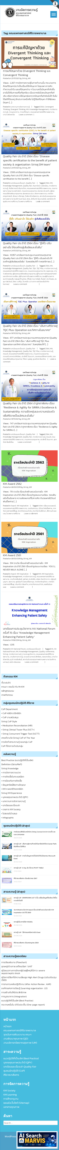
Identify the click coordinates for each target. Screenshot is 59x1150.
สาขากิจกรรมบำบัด (25, 511)
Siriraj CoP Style (9, 721)
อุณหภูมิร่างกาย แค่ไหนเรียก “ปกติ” (17, 966)
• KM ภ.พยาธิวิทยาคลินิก (12, 789)
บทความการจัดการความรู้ (20, 106)
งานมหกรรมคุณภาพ (29, 191)
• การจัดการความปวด (11, 772)
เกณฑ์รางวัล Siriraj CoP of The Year (18, 737)
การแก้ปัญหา (25, 112)
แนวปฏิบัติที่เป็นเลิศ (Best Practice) (17, 1000)
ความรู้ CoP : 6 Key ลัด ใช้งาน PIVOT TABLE (28, 868)
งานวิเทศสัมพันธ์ (16, 579)
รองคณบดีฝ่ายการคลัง (43, 356)
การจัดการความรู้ (50, 268)
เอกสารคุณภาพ (11, 1107)
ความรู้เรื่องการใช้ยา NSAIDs (23, 922)
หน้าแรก (7, 1026)
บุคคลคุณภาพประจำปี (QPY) (17, 1062)
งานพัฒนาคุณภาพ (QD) (15, 1038)
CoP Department (9, 709)
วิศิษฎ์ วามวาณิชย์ (33, 279)
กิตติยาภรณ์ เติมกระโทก (17, 188)
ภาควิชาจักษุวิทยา (41, 581)
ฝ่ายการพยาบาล (41, 193)
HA (52, 649)
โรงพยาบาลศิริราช (25, 201)
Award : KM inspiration (19, 505)
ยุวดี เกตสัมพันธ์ (16, 659)
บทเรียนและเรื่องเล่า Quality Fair (19, 1066)
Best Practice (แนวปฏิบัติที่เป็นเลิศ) (17, 760)
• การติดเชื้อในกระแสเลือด (12, 776)
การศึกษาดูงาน (10, 1099)
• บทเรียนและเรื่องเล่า (10, 805)
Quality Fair (30, 183)
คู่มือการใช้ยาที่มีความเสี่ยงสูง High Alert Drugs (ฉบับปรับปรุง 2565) (29, 979)
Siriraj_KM (26, 78)
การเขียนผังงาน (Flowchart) (14, 962)
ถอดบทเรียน (46, 656)
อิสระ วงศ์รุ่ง (17, 281)
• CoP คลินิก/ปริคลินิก (11, 713)
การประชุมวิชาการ (28, 654)
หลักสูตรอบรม (7, 690)
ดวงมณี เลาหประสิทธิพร (12, 356)
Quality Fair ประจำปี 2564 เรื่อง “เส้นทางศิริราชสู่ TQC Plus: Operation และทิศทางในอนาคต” (30, 328)
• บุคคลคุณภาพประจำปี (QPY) (14, 797)
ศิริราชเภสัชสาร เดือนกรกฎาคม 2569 (26, 943)
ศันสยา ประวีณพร (47, 279)
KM (27, 109)
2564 (42, 106)
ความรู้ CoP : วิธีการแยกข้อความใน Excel (27, 932)
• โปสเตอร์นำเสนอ (9, 813)
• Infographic (7, 817)
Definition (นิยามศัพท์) (11, 764)
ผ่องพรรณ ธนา (28, 193)
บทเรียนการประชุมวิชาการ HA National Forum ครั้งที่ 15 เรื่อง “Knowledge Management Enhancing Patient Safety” (29, 633)
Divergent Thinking (18, 109)
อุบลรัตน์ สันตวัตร (39, 359)
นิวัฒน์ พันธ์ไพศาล (45, 508)
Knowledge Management (39, 109)
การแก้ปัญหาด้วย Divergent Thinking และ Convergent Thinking (27, 73)
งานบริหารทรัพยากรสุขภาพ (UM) (20, 1043)
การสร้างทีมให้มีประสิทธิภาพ (13, 992)
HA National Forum (18, 649)
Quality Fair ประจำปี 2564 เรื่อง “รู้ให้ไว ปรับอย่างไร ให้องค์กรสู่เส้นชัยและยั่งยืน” (27, 245)
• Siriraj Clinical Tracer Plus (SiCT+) (17, 729)
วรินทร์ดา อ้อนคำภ (21, 584)
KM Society (9, 1090)
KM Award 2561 (12, 555)
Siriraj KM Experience (11, 793)
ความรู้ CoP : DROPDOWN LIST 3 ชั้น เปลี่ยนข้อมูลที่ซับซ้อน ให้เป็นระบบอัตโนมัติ (35, 899)
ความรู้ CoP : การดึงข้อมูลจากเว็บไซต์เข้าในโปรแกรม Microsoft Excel (34, 857)
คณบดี (5, 354)
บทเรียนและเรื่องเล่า (18, 183)
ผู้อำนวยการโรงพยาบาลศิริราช (30, 276)
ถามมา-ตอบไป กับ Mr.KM (12, 686)
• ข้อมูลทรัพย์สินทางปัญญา (13, 784)
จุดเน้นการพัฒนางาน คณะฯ (17, 1034)
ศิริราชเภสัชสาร (11, 1075)
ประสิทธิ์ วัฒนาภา (28, 356)
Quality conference (46, 651)
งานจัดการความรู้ (16, 656)
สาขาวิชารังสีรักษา (39, 511)
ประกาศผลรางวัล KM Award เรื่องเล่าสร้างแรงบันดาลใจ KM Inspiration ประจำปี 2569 (34, 911)
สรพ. (28, 199)
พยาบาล (12, 581)
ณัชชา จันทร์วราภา (43, 579)
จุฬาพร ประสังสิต (29, 579)
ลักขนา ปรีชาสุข (18, 196)
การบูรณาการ (14, 112)
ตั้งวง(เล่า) (6, 682)
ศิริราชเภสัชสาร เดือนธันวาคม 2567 (25, 878)
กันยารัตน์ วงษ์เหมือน (40, 185)
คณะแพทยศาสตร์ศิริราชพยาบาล (42, 112)
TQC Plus (40, 268)
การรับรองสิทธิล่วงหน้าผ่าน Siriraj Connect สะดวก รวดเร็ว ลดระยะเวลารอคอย (34, 833)
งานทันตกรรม (33, 508)
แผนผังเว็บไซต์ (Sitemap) (16, 1103)
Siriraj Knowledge (10, 768)
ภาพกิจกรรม (7, 695)
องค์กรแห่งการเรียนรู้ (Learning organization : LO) (24, 988)
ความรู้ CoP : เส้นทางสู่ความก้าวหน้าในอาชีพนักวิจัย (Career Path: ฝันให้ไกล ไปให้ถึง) (35, 845)
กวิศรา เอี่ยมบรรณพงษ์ (47, 505)
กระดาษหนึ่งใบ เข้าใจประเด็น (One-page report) (23, 1004)
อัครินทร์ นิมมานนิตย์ (38, 199)
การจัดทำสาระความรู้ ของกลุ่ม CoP (16, 742)
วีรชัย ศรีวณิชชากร (32, 196)
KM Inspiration (47, 574)
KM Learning (10, 1094)
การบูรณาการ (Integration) (14, 996)
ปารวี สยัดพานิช (9, 114)
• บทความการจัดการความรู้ (13, 801)
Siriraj (5, 654)
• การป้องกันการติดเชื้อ (11, 780)
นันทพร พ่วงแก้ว (43, 191)
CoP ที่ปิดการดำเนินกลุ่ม (12, 746)
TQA (34, 268)
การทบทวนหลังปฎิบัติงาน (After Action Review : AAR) (26, 984)
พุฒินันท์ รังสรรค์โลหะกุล (25, 581)
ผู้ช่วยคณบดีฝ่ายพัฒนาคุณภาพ (24, 273)
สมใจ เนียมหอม (15, 662)
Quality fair (27, 185)
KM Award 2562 (12, 484)
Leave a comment (26, 114)
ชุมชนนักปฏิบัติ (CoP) (14, 1071)
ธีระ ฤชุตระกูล (48, 271)
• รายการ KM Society (11, 809)
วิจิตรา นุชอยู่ (27, 359)
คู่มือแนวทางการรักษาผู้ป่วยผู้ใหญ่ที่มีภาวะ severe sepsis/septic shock (23, 972)
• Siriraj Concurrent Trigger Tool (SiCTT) (20, 733)
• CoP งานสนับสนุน (10, 717)
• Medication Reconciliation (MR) (16, 725)
